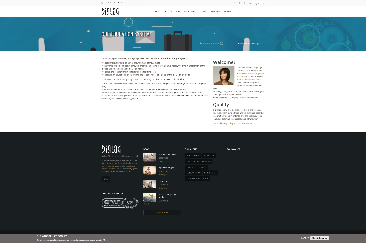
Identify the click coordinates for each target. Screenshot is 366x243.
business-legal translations (249, 79)
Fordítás (190, 167)
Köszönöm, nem (319, 238)
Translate (147, 204)
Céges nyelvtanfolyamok (198, 178)
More (106, 179)
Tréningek (163, 174)
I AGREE (305, 238)
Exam (161, 161)
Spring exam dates (167, 154)
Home (240, 43)
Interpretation (193, 156)
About (157, 11)
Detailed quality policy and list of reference (232, 123)
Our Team (215, 11)
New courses (164, 181)
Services (168, 11)
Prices (204, 11)
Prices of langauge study (167, 195)
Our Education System (253, 43)
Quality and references (186, 11)
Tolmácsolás (209, 156)
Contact (228, 11)
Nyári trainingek (166, 167)
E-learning (163, 188)
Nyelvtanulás (193, 161)
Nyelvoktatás (210, 173)
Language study (194, 173)
